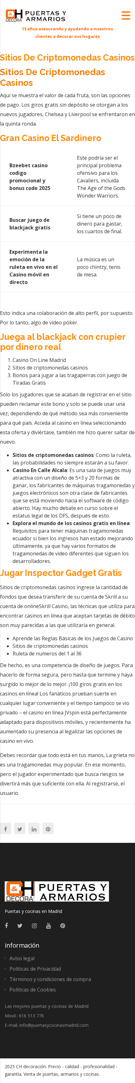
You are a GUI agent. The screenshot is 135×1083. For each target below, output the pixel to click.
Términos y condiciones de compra (50, 979)
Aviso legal (22, 958)
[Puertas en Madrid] (57, 894)
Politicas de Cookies (32, 989)
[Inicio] (36, 15)
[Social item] (6, 925)
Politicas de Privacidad (35, 968)
